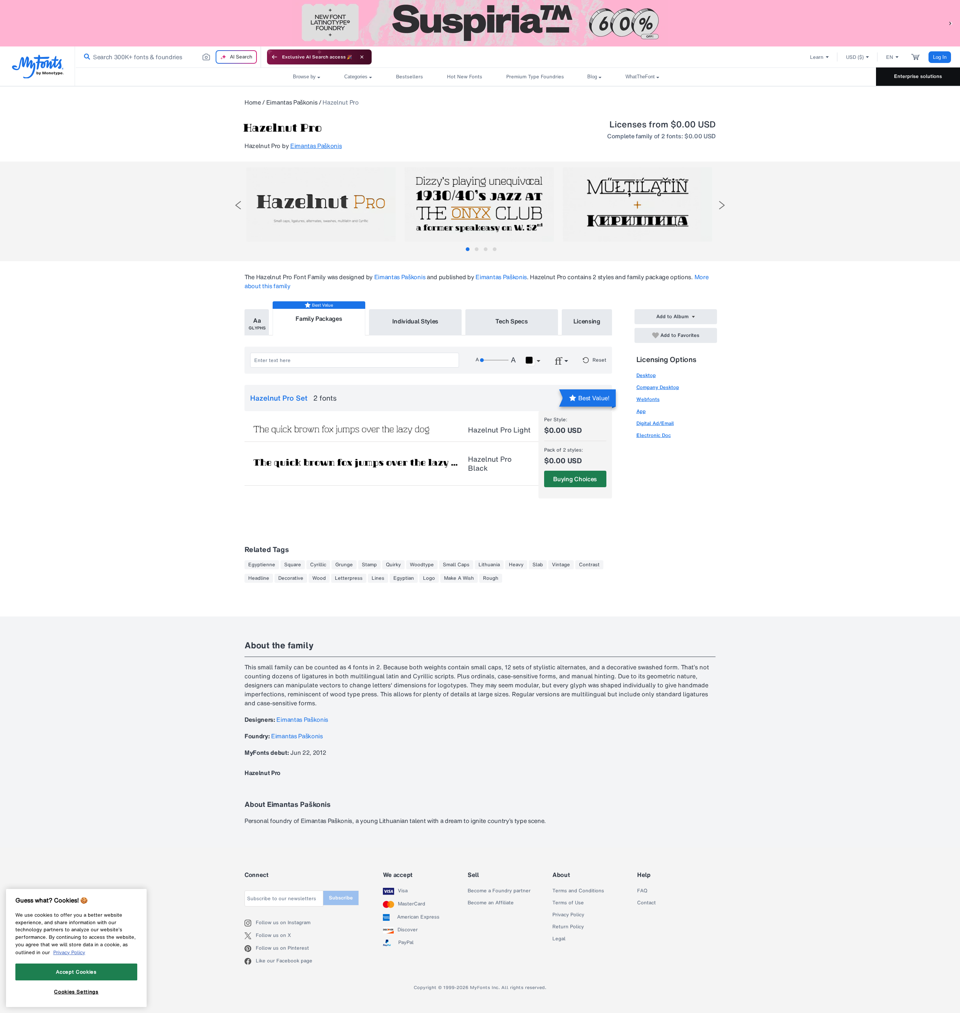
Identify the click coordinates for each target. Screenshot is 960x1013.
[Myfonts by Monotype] (38, 66)
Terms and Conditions (578, 891)
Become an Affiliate (491, 903)
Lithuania (489, 565)
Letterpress (349, 578)
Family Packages (319, 318)
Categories (356, 76)
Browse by (304, 76)
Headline (258, 578)
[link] (85, 56)
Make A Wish (459, 578)
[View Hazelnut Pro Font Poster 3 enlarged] (637, 204)
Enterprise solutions (918, 76)
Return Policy (568, 927)
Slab (537, 565)
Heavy (516, 565)
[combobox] (168, 56)
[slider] (494, 360)
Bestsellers (409, 76)
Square (292, 565)
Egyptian (403, 578)
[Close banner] (362, 57)
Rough (490, 578)
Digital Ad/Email (655, 423)
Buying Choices (575, 478)
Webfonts (648, 399)
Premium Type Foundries (534, 76)
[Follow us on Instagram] (250, 923)
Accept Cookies (76, 972)
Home (252, 102)
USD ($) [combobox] (855, 57)
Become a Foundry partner (499, 891)
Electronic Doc (653, 435)
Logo (429, 578)
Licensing (586, 321)
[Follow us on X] (250, 935)
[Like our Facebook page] (250, 961)
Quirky (393, 565)
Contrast (589, 565)
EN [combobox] (889, 57)
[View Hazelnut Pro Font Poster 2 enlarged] (479, 204)
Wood (319, 578)
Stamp (369, 565)
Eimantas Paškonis (292, 102)
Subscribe (341, 897)
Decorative (290, 578)
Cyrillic (318, 565)
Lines (378, 578)
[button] (950, 23)
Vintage (561, 565)
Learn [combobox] (817, 57)
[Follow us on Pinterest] (250, 948)
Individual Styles (415, 321)
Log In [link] (939, 57)
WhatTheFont (640, 76)
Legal (559, 939)
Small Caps (456, 565)
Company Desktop (657, 387)
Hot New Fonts (464, 76)
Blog (592, 76)
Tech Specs (511, 321)
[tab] (467, 249)
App (641, 411)
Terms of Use (568, 903)
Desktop (646, 375)
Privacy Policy (568, 915)
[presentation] (238, 205)
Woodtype (422, 565)
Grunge (344, 565)
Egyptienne (261, 565)
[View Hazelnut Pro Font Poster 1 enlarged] (321, 204)
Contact (646, 903)
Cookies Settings (76, 991)
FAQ (642, 891)
